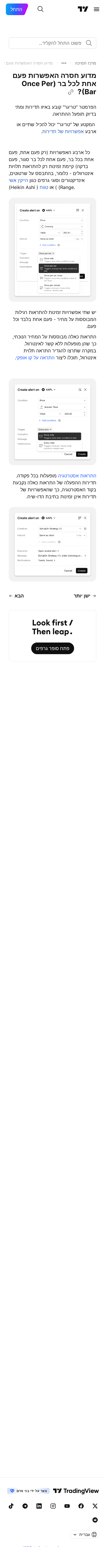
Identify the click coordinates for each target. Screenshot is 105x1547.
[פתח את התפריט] (96, 9)
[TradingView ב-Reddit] (95, 1520)
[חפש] (40, 9)
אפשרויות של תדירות (63, 131)
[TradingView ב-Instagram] (53, 1506)
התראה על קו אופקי (35, 358)
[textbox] (50, 43)
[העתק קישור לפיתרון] (70, 92)
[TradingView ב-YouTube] (67, 1506)
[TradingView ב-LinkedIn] (39, 1506)
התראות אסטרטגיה (77, 476)
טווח (47, 187)
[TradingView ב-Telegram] (25, 1506)
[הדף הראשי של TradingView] (83, 9)
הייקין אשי (18, 180)
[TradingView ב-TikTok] (11, 1506)
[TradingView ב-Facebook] (81, 1506)
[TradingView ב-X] (95, 1506)
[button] (85, 63)
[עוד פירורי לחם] (63, 63)
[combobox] (52, 43)
